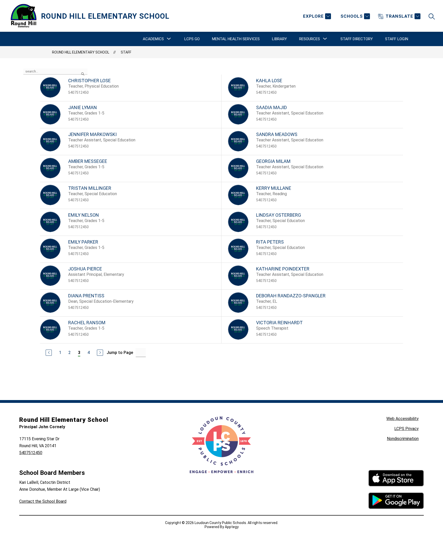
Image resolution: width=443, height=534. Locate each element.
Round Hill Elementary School (80, 52)
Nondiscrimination (403, 438)
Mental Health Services (236, 39)
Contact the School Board (42, 501)
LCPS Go (192, 39)
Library (279, 39)
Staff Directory (356, 39)
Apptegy (232, 527)
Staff (126, 52)
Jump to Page (120, 352)
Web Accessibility (402, 418)
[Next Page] (100, 353)
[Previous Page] (49, 353)
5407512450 (30, 452)
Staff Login (396, 39)
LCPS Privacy (406, 428)
